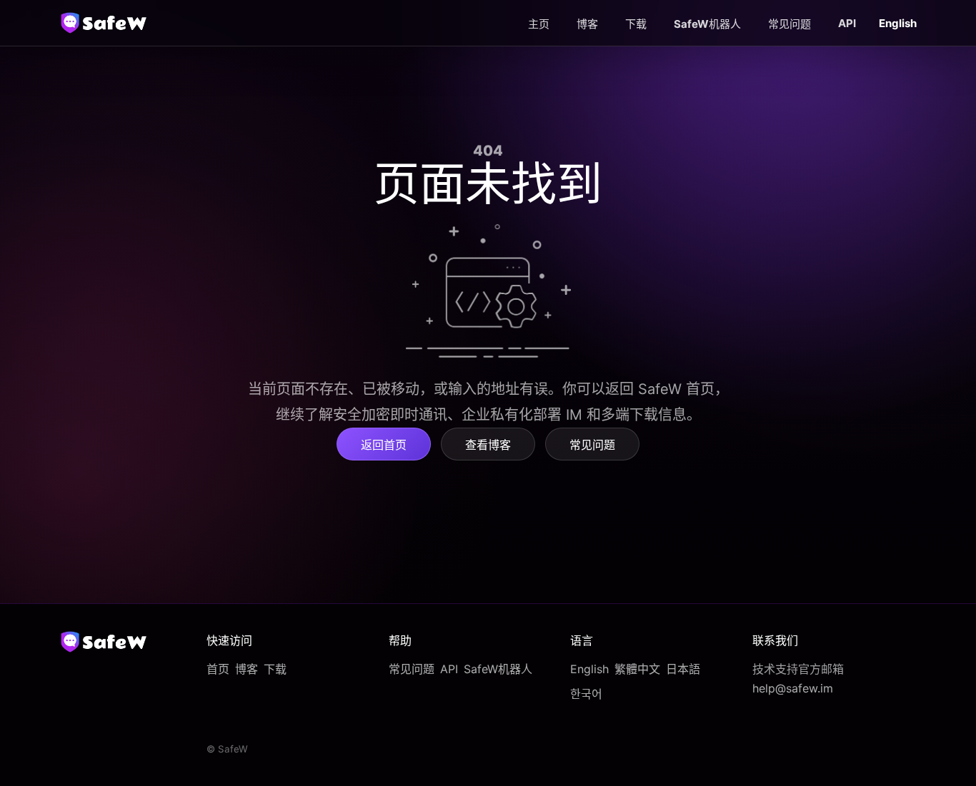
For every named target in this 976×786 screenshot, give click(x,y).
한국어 (586, 694)
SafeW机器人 (707, 24)
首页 (217, 669)
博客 (587, 24)
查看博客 (488, 445)
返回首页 (384, 445)
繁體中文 (637, 669)
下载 (636, 24)
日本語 (683, 669)
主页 (538, 24)
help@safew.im (792, 688)
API (847, 23)
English (589, 669)
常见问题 (789, 24)
